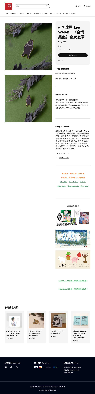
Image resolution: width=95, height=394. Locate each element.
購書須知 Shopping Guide (72, 370)
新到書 (22, 13)
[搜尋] (47, 6)
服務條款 (41, 390)
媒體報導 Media (68, 372)
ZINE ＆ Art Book (48, 13)
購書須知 (64, 178)
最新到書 (73, 173)
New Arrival (73, 182)
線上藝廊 (36, 13)
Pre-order (84, 186)
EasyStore (62, 386)
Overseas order (73, 186)
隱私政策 (47, 390)
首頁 (7, 13)
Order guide (61, 186)
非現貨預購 (81, 178)
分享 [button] (62, 60)
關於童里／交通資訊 (69, 13)
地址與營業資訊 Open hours (72, 367)
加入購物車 (73, 55)
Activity (83, 182)
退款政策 (53, 390)
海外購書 (72, 178)
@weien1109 (64, 153)
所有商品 (13, 13)
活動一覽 (81, 173)
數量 (59, 46)
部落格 (59, 13)
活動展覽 (28, 13)
